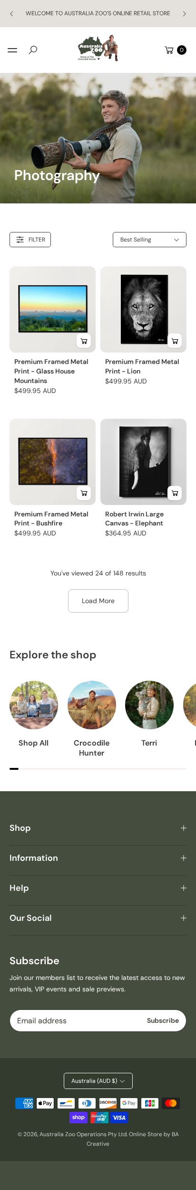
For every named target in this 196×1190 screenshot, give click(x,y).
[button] (32, 50)
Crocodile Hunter (91, 748)
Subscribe (163, 1020)
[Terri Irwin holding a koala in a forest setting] (149, 705)
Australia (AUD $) (94, 1081)
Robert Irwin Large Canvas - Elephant (134, 519)
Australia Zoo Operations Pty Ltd (83, 1134)
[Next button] (184, 14)
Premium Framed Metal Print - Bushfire (51, 519)
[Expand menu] (12, 50)
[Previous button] (12, 14)
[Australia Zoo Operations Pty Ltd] (98, 48)
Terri (149, 743)
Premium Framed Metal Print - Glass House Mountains (51, 370)
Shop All (34, 743)
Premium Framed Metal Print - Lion (142, 366)
